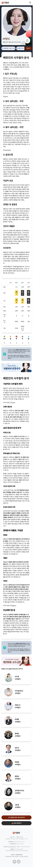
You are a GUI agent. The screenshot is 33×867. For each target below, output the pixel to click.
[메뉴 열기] (30, 2)
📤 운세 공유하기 (16, 823)
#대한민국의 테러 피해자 (24, 48)
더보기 (28, 48)
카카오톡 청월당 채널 (11, 846)
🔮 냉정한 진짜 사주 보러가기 (16, 817)
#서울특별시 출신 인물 (8, 48)
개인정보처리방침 (18, 854)
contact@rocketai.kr (25, 846)
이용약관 (12, 854)
